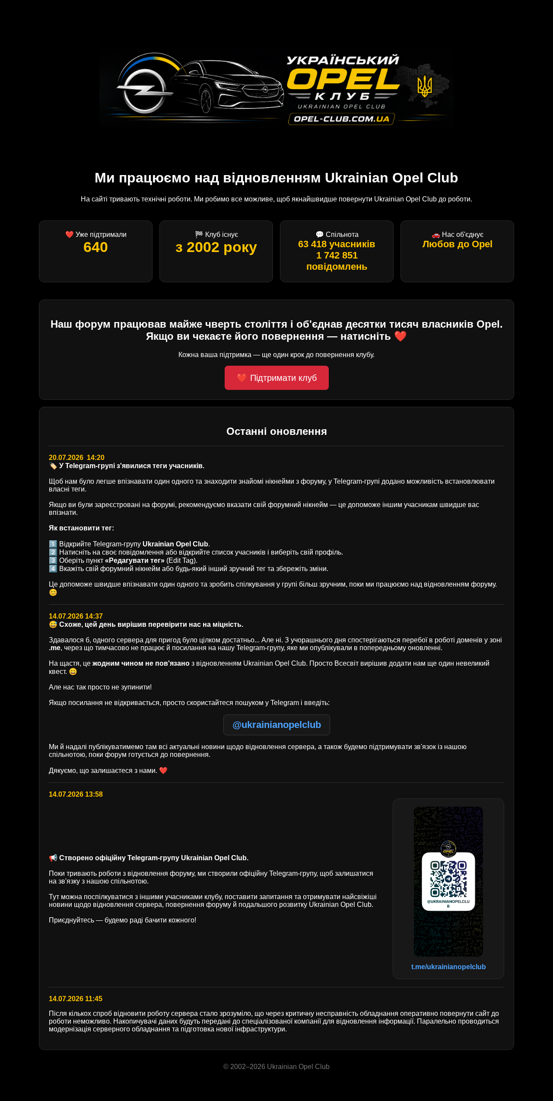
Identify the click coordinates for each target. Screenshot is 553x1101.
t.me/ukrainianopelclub (448, 966)
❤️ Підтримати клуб (277, 378)
